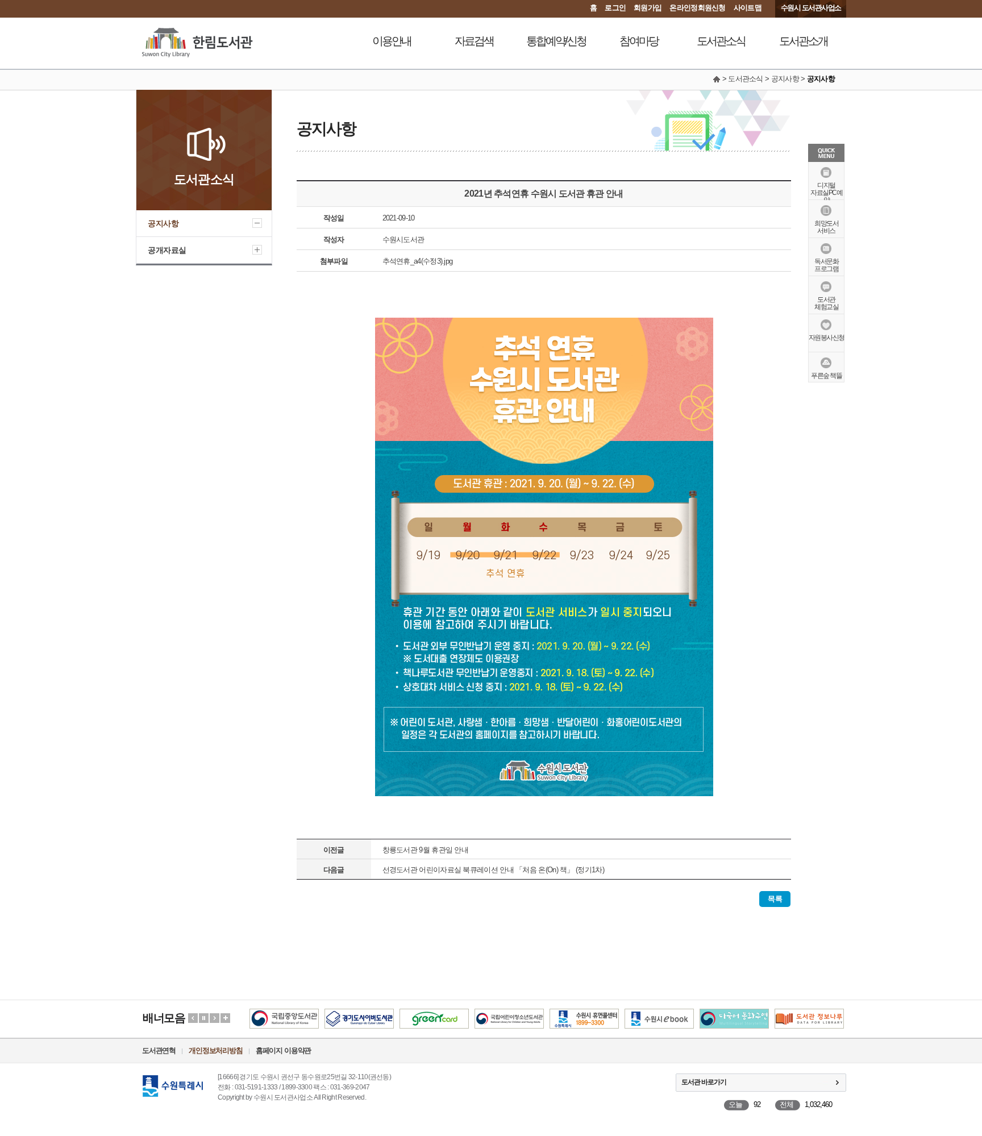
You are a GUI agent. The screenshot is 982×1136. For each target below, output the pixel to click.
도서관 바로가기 (703, 1082)
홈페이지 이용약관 (283, 1050)
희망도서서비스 (826, 227)
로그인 (615, 7)
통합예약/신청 (556, 41)
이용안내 (391, 41)
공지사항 (163, 223)
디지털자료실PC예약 (826, 192)
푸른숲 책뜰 (826, 376)
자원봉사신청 (826, 338)
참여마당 (638, 41)
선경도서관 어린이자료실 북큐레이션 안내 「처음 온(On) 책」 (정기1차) (493, 869)
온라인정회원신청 (697, 7)
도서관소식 (721, 41)
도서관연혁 (159, 1050)
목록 (775, 898)
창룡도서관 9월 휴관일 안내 (425, 850)
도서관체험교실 (826, 303)
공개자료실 (167, 250)
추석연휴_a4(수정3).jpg (417, 261)
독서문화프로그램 (826, 265)
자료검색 (474, 41)
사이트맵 (748, 7)
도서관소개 (803, 41)
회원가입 (647, 7)
